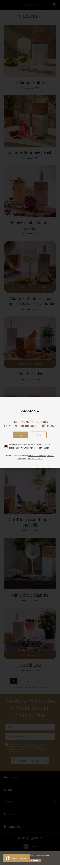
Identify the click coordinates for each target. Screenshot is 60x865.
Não (39, 434)
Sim (20, 434)
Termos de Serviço (35, 458)
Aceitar (35, 860)
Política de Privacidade (37, 455)
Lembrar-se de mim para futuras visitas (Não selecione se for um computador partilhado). (29, 446)
